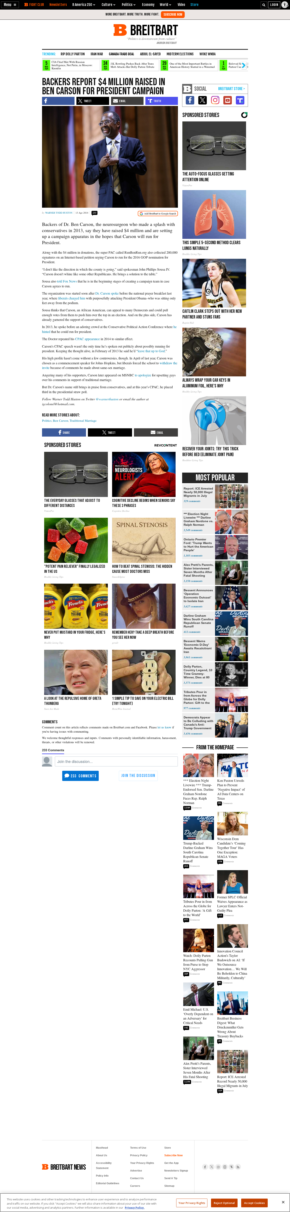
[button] (10, 4)
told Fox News (67, 281)
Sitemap (169, 1185)
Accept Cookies (254, 1203)
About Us (101, 1155)
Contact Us (137, 1178)
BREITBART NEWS (68, 1167)
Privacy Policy (139, 1155)
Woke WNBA (207, 54)
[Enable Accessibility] (285, 4)
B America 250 (82, 5)
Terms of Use (138, 1147)
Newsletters (58, 5)
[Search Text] (264, 4)
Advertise (136, 1170)
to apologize (143, 375)
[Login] (274, 4)
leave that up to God (151, 351)
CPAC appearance (87, 339)
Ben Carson (60, 420)
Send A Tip (170, 1178)
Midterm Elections (180, 54)
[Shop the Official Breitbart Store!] (231, 89)
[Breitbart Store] (194, 5)
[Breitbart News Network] (187, 89)
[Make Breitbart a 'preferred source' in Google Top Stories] (158, 213)
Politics (47, 420)
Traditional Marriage (83, 420)
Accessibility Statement (104, 1166)
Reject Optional (224, 1203)
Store (167, 1147)
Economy (148, 5)
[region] (145, 1202)
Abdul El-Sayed (150, 54)
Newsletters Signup (176, 1170)
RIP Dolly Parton (73, 54)
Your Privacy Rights (192, 1203)
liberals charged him (71, 298)
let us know (164, 727)
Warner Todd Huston (58, 212)
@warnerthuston (107, 399)
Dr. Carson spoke (107, 293)
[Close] (283, 1202)
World (164, 5)
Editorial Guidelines (107, 1183)
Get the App (171, 1163)
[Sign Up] (173, 14)
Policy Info (102, 1175)
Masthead (102, 1147)
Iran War (97, 54)
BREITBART (153, 30)
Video (181, 5)
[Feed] (238, 1167)
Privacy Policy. (135, 1207)
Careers (135, 1185)
